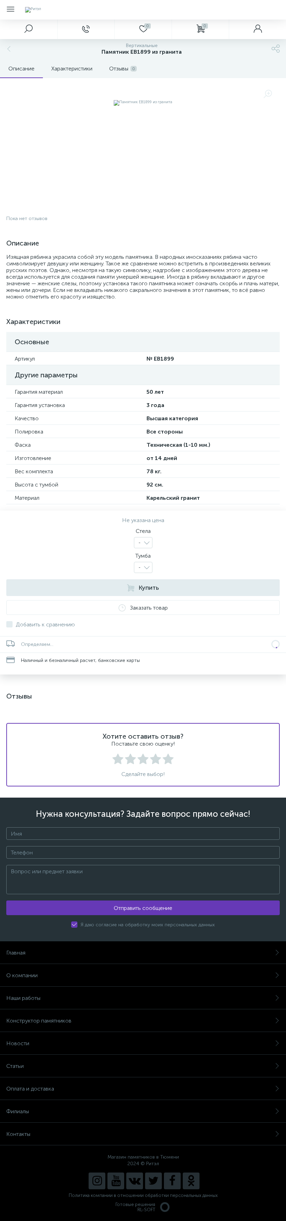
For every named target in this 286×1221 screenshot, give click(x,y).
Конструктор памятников (39, 1020)
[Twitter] (153, 1181)
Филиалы (17, 1111)
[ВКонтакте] (134, 1181)
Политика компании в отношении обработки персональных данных (143, 1195)
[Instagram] (97, 1181)
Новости (17, 1043)
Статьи (15, 1066)
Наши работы (23, 998)
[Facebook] (172, 1181)
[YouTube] (115, 1181)
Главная (15, 952)
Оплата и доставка (30, 1088)
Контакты (18, 1134)
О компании (22, 975)
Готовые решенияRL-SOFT (135, 1207)
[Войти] (257, 29)
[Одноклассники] (191, 1181)
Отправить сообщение (143, 908)
